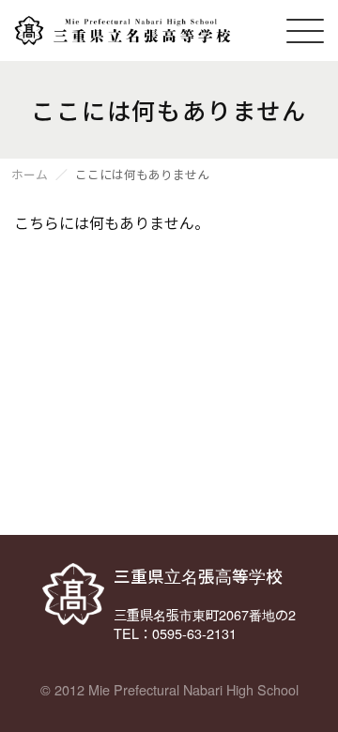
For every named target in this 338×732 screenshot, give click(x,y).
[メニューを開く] (305, 31)
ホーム (29, 175)
